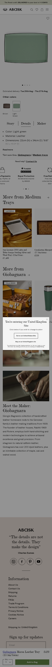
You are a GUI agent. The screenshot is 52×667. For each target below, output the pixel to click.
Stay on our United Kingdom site (25, 342)
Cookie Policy (40, 347)
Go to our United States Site (26, 336)
